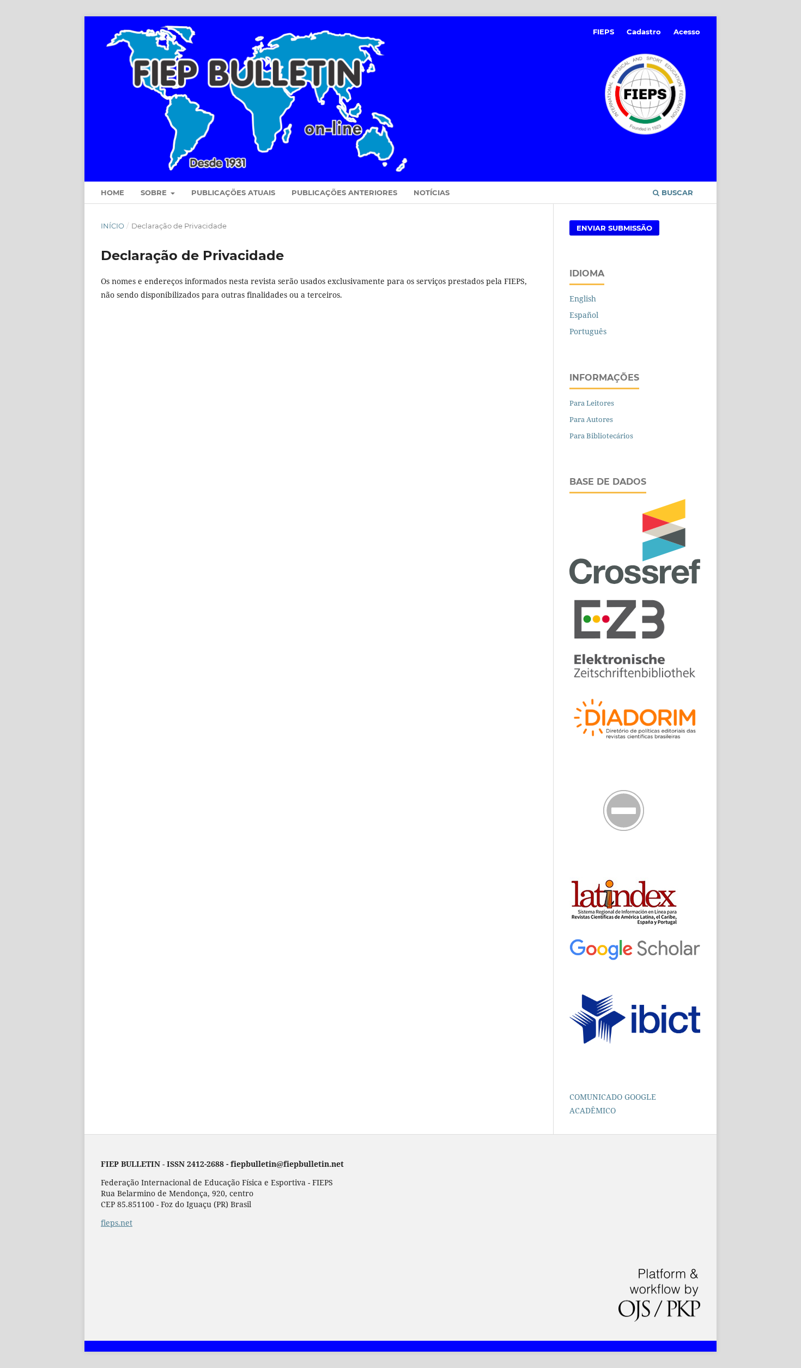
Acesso (686, 31)
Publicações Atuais (233, 192)
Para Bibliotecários (601, 436)
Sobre (155, 192)
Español (583, 315)
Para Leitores (591, 403)
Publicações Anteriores (344, 192)
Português (587, 331)
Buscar (676, 192)
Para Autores (591, 419)
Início (112, 225)
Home (112, 192)
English (582, 298)
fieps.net (116, 1223)
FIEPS (603, 31)
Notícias (432, 192)
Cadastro (644, 31)
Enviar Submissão (614, 228)
